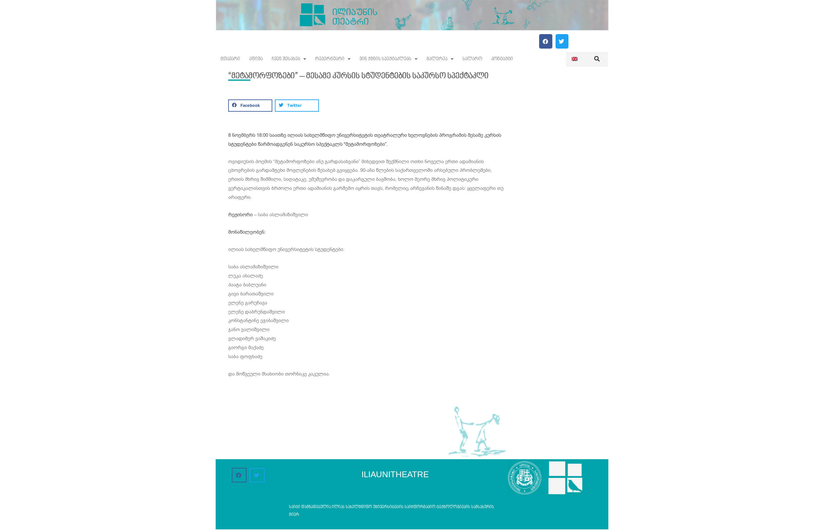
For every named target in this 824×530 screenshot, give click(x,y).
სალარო (472, 59)
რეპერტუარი (329, 59)
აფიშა (256, 59)
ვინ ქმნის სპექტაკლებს (385, 59)
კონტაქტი (502, 59)
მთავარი (230, 59)
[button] (545, 41)
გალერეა (436, 59)
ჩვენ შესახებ (286, 59)
